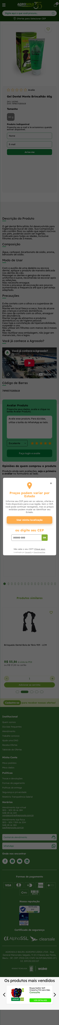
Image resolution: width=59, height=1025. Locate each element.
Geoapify (28, 552)
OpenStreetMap (39, 552)
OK (44, 537)
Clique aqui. (39, 549)
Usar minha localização (29, 519)
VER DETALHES (40, 1000)
